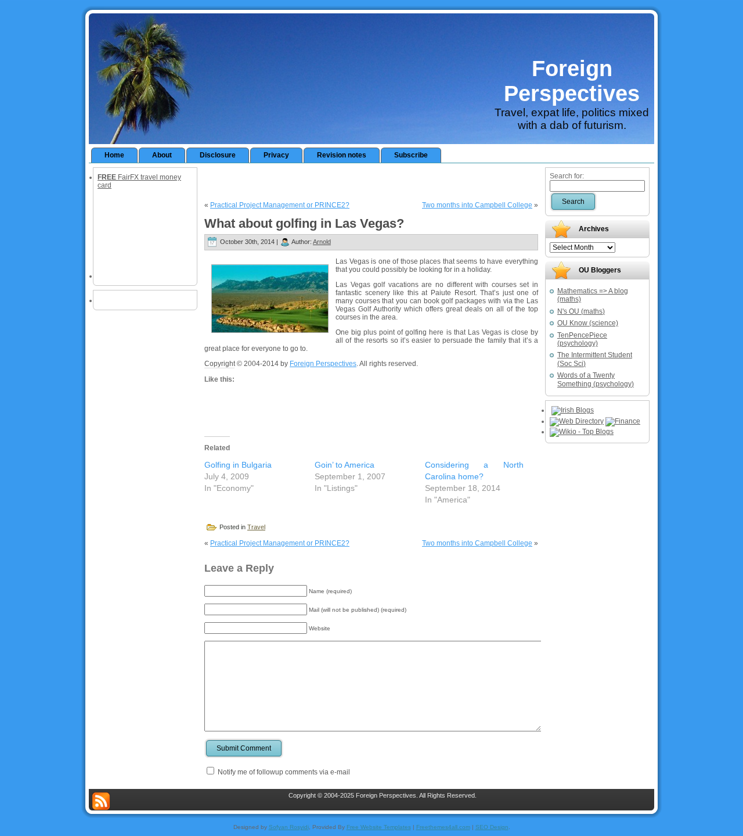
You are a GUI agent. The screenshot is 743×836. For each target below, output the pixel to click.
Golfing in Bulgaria (238, 464)
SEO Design (491, 827)
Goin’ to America (344, 464)
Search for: (567, 176)
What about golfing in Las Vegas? (304, 223)
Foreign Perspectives (572, 81)
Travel (256, 526)
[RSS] (101, 801)
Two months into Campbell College (477, 205)
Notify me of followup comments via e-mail (284, 772)
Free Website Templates (379, 827)
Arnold (322, 241)
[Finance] (622, 421)
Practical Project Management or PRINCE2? (279, 205)
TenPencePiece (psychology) (582, 339)
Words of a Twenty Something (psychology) (595, 379)
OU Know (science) (587, 323)
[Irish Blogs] (572, 410)
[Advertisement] (371, 180)
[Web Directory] (577, 421)
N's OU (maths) (581, 311)
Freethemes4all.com (443, 827)
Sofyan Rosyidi (289, 827)
